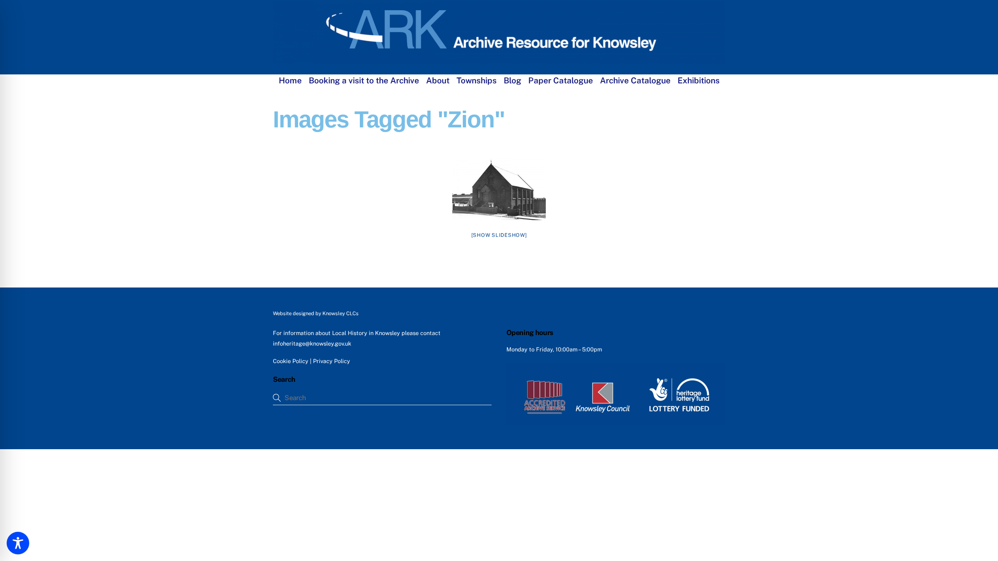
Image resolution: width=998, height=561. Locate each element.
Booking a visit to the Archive (364, 80)
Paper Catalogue (560, 80)
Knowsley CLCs (340, 313)
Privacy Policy (331, 361)
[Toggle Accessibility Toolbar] (18, 543)
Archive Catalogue (635, 80)
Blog (512, 80)
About (437, 80)
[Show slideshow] (499, 235)
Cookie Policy (290, 361)
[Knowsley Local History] (499, 59)
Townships (477, 80)
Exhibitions (699, 80)
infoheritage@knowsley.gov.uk (312, 343)
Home (290, 80)
